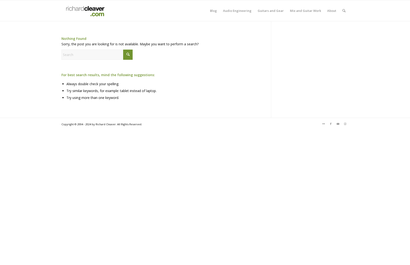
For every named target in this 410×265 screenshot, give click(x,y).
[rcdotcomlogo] (84, 10)
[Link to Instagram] (345, 123)
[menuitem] (213, 10)
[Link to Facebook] (330, 123)
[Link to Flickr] (323, 123)
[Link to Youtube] (337, 123)
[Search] (344, 10)
